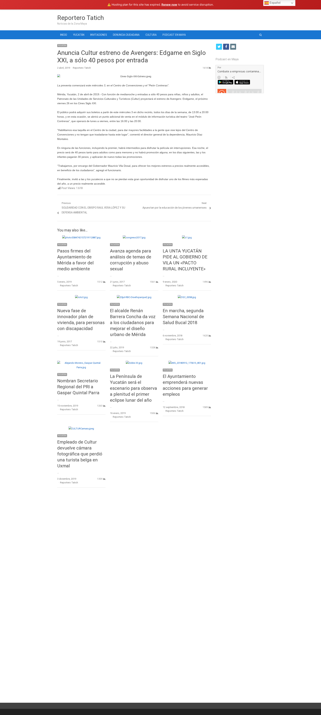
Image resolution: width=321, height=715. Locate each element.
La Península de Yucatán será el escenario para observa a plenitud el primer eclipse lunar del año (133, 388)
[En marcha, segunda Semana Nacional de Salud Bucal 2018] (187, 297)
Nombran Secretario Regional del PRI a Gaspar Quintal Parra (78, 386)
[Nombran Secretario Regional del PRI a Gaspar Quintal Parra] (81, 363)
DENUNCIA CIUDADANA (126, 34)
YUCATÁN (78, 34)
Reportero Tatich (80, 17)
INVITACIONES (98, 34)
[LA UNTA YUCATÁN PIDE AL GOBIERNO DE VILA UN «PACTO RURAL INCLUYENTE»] (187, 237)
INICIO (63, 34)
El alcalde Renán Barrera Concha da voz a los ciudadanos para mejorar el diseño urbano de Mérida (132, 322)
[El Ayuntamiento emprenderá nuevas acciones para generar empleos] (186, 363)
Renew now (169, 4)
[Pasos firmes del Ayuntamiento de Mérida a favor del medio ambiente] (81, 237)
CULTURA (151, 34)
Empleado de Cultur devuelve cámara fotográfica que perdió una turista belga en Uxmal (79, 453)
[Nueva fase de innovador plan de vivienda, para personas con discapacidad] (81, 297)
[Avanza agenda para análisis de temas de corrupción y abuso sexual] (134, 237)
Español (275, 2)
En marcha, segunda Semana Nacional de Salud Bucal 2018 (183, 316)
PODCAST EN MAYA (174, 34)
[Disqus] (134, 544)
